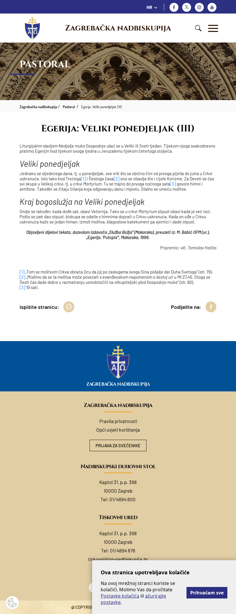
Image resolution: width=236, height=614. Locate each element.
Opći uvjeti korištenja (118, 430)
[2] (116, 178)
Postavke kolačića (120, 596)
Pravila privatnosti (118, 421)
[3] (173, 183)
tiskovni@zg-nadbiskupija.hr (118, 559)
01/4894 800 (122, 499)
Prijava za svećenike (118, 445)
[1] (83, 178)
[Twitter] (186, 7)
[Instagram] (199, 7)
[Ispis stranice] (68, 306)
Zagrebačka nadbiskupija (118, 28)
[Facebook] (174, 7)
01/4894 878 (122, 550)
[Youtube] (212, 7)
